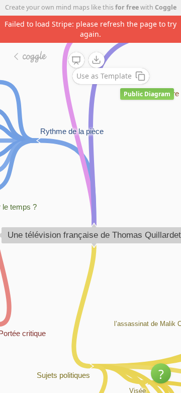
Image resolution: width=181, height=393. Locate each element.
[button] (161, 373)
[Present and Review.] (76, 60)
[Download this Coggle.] (96, 60)
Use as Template (104, 76)
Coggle (165, 7)
